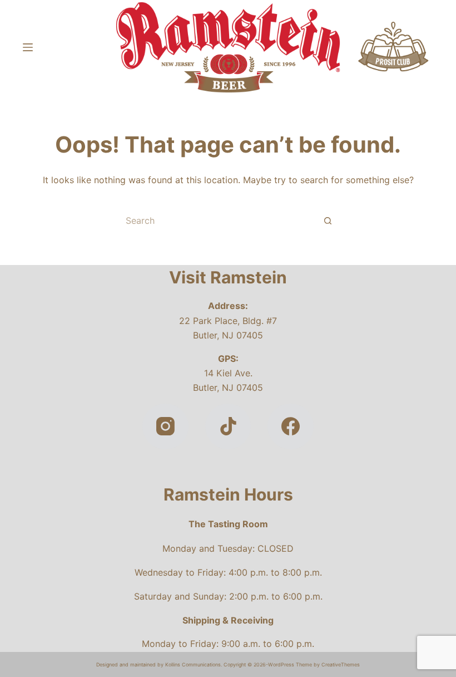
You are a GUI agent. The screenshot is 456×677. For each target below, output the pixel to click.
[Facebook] (290, 427)
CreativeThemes (340, 664)
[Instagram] (165, 427)
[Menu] (28, 47)
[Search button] (328, 220)
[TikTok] (228, 427)
